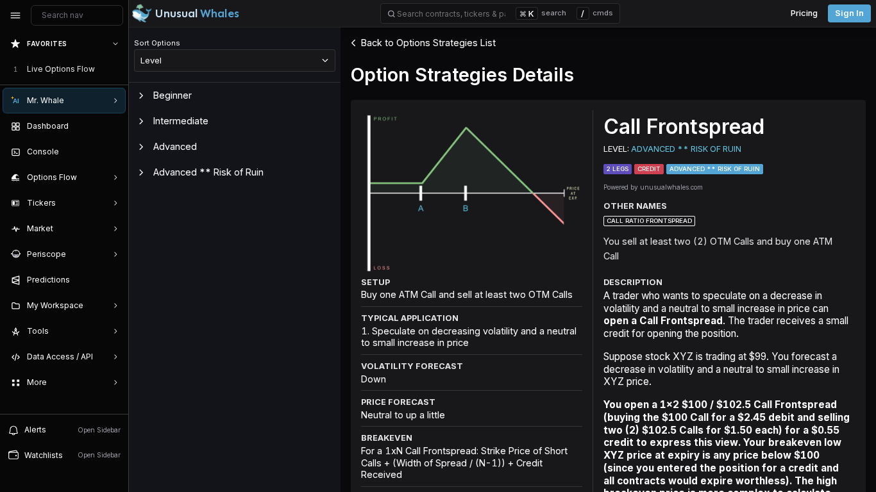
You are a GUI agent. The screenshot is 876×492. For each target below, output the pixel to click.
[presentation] (64, 222)
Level (151, 60)
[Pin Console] (113, 152)
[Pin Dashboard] (113, 126)
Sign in (849, 13)
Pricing (804, 13)
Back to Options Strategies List (428, 42)
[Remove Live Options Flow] (117, 69)
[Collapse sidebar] (15, 15)
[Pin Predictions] (113, 280)
